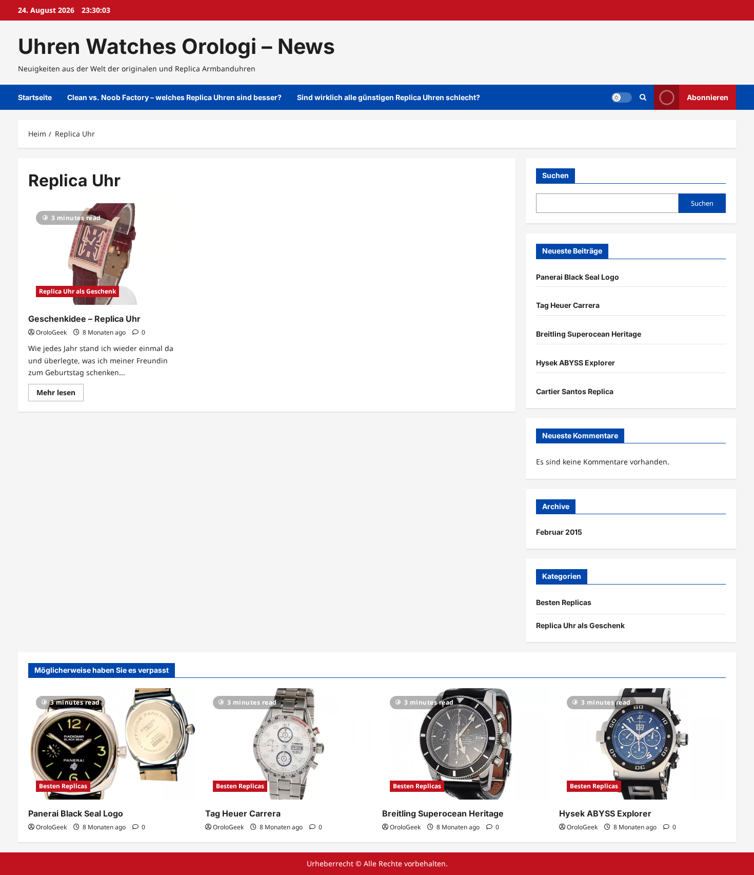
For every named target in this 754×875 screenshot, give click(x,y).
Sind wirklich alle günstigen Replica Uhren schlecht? (388, 97)
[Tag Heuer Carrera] (288, 744)
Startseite (35, 97)
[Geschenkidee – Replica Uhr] (104, 254)
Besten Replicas (563, 602)
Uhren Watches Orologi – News (176, 46)
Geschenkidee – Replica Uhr (84, 319)
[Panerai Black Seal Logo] (111, 744)
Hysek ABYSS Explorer (575, 362)
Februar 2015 (559, 532)
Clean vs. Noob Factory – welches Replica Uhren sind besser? (174, 97)
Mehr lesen (60, 394)
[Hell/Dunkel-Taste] (621, 97)
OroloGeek (51, 332)
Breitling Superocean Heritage (588, 333)
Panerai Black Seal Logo (577, 277)
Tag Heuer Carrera (568, 305)
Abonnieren (707, 97)
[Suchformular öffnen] (643, 97)
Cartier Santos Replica (574, 391)
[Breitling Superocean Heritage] (465, 744)
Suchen (555, 175)
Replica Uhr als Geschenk (77, 291)
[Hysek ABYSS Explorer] (642, 744)
